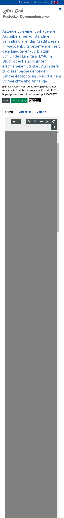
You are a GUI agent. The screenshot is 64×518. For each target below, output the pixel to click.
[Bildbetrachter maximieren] (54, 127)
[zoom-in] (29, 121)
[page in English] (54, 2)
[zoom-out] (35, 121)
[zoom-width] (41, 121)
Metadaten (25, 111)
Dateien (41, 111)
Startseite (24, 2)
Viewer (9, 111)
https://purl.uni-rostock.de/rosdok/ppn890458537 (29, 94)
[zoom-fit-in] (47, 121)
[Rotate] (53, 121)
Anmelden (42, 2)
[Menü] (60, 9)
